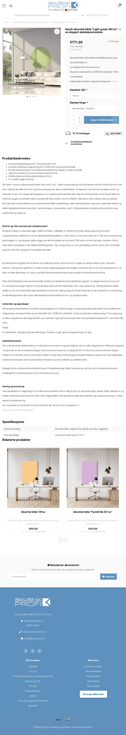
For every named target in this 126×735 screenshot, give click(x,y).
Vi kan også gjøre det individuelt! (32, 701)
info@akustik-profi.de (34, 638)
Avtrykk (32, 696)
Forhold (33, 686)
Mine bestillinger (93, 671)
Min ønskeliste (93, 676)
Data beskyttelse (33, 691)
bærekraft (32, 705)
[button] (27, 96)
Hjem (7, 22)
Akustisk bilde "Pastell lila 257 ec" (92, 511)
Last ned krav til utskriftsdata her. (18, 410)
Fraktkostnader (76, 50)
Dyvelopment (86, 727)
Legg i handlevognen (101, 120)
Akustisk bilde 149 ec (33, 511)
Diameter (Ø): (78, 89)
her (78, 405)
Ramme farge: (79, 102)
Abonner (109, 576)
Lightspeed (66, 727)
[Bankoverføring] (58, 719)
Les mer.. (114, 81)
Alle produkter (93, 686)
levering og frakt (32, 681)
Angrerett (32, 666)
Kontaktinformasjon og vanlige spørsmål (33, 676)
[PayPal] (67, 719)
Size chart (115, 133)
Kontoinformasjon (93, 666)
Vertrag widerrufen (93, 694)
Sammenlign (93, 681)
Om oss (33, 671)
